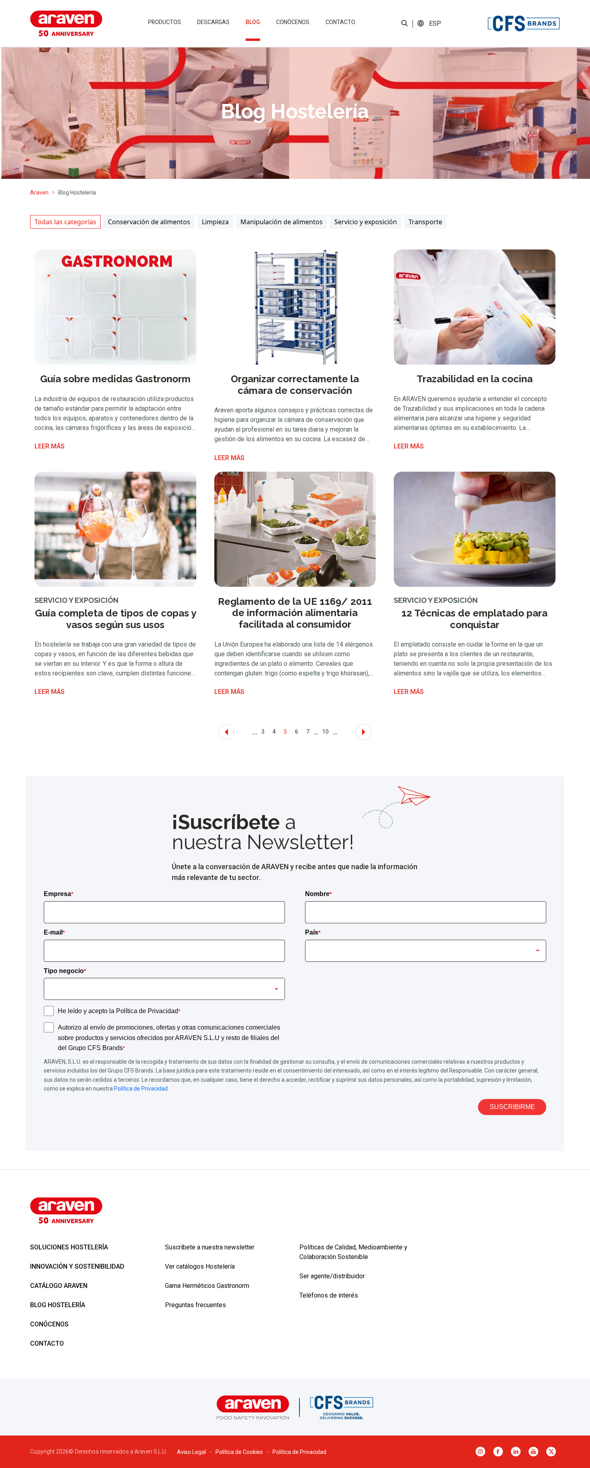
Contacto (340, 22)
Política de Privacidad (141, 1088)
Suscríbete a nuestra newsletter (209, 1247)
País (312, 932)
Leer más (50, 446)
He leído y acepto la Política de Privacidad (119, 1011)
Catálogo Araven (58, 1286)
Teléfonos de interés (328, 1295)
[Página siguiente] (364, 732)
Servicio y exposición (365, 221)
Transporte (425, 221)
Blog (253, 22)
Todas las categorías (65, 221)
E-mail (54, 932)
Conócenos (292, 22)
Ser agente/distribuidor (332, 1276)
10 (325, 731)
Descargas (213, 22)
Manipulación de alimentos (281, 221)
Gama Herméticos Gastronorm (207, 1286)
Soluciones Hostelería (69, 1247)
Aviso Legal (191, 1452)
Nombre (318, 893)
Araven (39, 192)
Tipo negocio (65, 970)
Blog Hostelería (57, 1305)
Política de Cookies (239, 1452)
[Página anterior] (226, 732)
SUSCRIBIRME (512, 1106)
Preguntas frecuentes (195, 1305)
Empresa (58, 893)
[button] (435, 23)
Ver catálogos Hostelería (200, 1266)
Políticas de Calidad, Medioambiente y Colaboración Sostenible (353, 1252)
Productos (164, 22)
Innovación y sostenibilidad (77, 1266)
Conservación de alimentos (149, 221)
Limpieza (215, 221)
